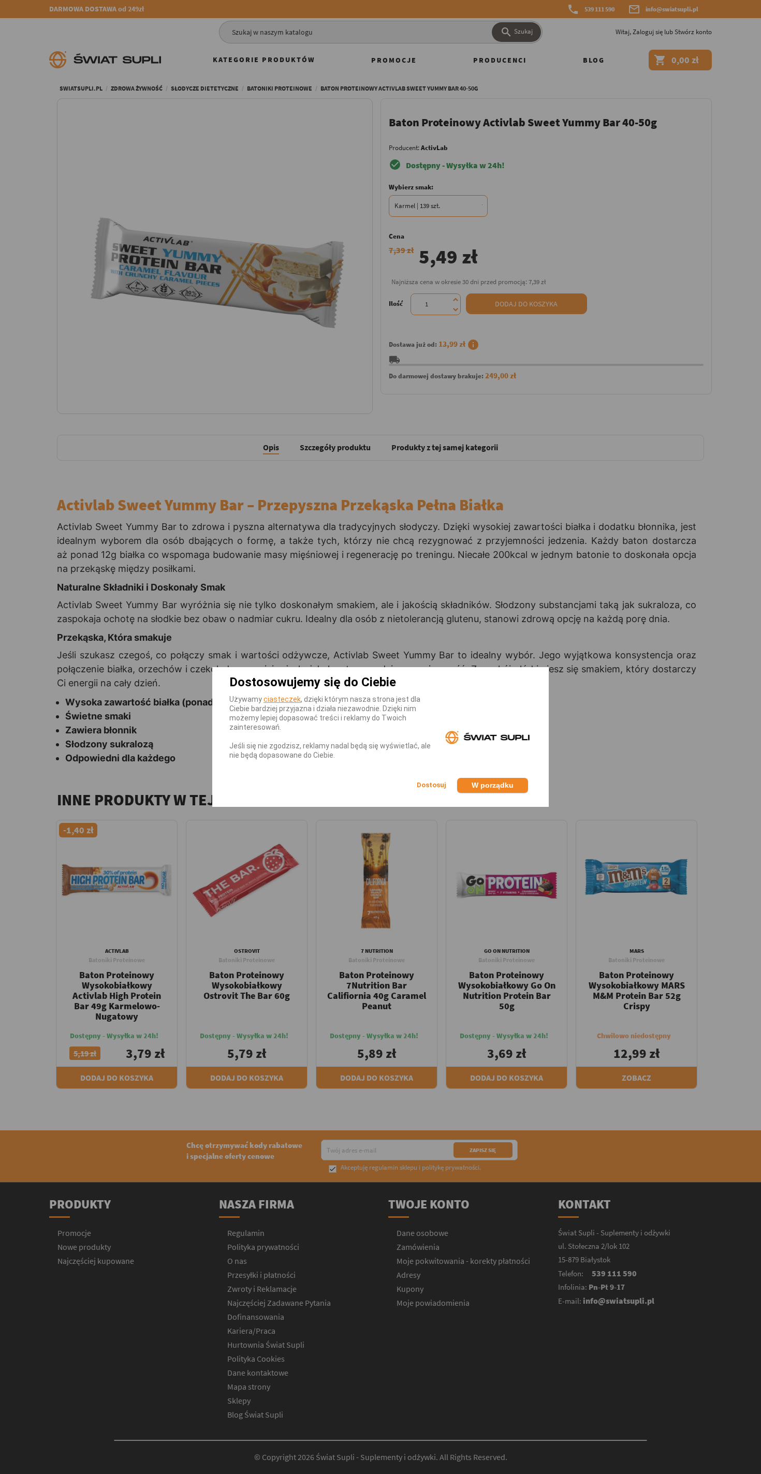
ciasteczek (282, 699)
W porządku (493, 785)
